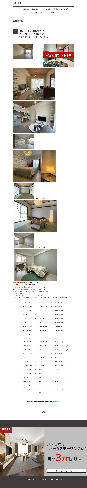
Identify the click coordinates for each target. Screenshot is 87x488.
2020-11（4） (59, 389)
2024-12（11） (59, 326)
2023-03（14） (59, 353)
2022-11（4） (28, 361)
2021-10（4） (43, 377)
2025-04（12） (43, 322)
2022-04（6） (43, 369)
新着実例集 (27, 9)
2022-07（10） (43, 365)
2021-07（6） (43, 381)
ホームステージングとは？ (48, 12)
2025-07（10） (43, 318)
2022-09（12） (59, 361)
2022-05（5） (27, 369)
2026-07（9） (43, 302)
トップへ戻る (43, 412)
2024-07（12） (43, 334)
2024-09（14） (59, 330)
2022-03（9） (59, 369)
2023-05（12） (27, 353)
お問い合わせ (35, 12)
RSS (66, 479)
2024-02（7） (27, 342)
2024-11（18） (27, 330)
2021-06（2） (59, 381)
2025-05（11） (27, 322)
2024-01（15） (43, 342)
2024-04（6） (43, 338)
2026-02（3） (27, 310)
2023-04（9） (43, 353)
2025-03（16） (59, 322)
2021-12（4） (59, 373)
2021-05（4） (27, 385)
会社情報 (66, 9)
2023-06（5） (59, 349)
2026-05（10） (27, 306)
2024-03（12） (59, 338)
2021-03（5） (59, 385)
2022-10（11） (43, 361)
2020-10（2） (43, 393)
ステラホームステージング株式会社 (35, 479)
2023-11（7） (28, 345)
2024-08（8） (27, 334)
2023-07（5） (43, 349)
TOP (19, 9)
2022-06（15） (59, 365)
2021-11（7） (28, 377)
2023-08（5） (27, 349)
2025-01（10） (43, 326)
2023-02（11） (27, 357)
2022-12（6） (59, 357)
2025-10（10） (43, 314)
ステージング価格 (45, 9)
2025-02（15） (27, 326)
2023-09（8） (59, 345)
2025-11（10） (27, 314)
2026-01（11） (43, 310)
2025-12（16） (59, 310)
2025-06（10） (59, 318)
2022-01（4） (43, 373)
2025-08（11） (27, 318)
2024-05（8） (27, 338)
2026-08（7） (27, 302)
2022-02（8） (27, 373)
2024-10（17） (43, 330)
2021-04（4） (43, 385)
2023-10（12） (43, 345)
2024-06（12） (59, 334)
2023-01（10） (43, 357)
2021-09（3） (59, 377)
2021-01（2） (27, 389)
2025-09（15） (59, 314)
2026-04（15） (43, 306)
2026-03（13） (59, 306)
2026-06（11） (59, 302)
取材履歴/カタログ (57, 9)
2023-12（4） (59, 342)
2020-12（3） (43, 389)
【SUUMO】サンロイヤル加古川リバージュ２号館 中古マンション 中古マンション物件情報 (40, 297)
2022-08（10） (27, 365)
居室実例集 (35, 9)
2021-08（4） (27, 381)
